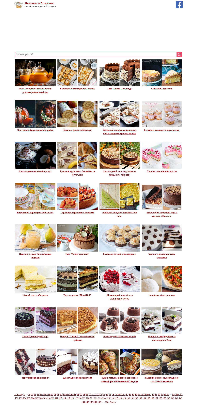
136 (152, 398)
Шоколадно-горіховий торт (77, 378)
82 (124, 394)
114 (64, 398)
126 (112, 398)
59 (58, 394)
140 (168, 398)
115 (68, 398)
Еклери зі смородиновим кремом (161, 130)
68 (84, 394)
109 (45, 398)
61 (64, 394)
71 (92, 394)
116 (72, 398)
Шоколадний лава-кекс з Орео (119, 336)
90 (147, 394)
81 (121, 394)
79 (116, 394)
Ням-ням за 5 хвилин (39, 3)
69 (87, 394)
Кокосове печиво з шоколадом (119, 254)
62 (66, 394)
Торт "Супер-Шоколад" (119, 88)
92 (153, 394)
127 (116, 398)
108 (41, 398)
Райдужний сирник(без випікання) (35, 212)
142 (176, 398)
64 (72, 394)
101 (181, 394)
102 (16, 398)
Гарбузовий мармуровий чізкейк (77, 88)
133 (140, 398)
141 (172, 398)
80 (118, 394)
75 (104, 394)
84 (130, 394)
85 (133, 394)
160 (106, 402)
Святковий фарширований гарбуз (35, 130)
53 (41, 394)
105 (28, 398)
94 (159, 394)
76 (107, 394)
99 (173, 394)
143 (180, 398)
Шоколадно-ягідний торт (35, 336)
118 (79, 398)
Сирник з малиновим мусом (162, 171)
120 (87, 398)
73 (98, 394)
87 (139, 394)
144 (83, 402)
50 (32, 394)
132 (136, 398)
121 (91, 398)
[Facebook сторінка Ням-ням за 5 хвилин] (179, 2)
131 (132, 398)
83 (127, 394)
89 (144, 394)
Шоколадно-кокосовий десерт (35, 171)
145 (87, 402)
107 (37, 398)
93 (156, 394)
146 (91, 402)
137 (156, 398)
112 (56, 398)
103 (20, 398)
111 (52, 398)
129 (124, 398)
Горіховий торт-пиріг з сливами (77, 212)
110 (48, 398)
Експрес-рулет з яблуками (77, 130)
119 (83, 398)
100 (177, 394)
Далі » (113, 402)
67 (81, 394)
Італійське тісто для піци (162, 295)
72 (95, 394)
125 (108, 398)
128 (120, 398)
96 (165, 394)
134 (144, 398)
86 (136, 394)
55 (46, 394)
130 (128, 398)
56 (49, 394)
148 (99, 402)
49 (29, 394)
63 (69, 394)
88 (141, 394)
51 (35, 394)
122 (95, 398)
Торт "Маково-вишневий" (35, 378)
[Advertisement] (98, 30)
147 (95, 402)
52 (38, 394)
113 (60, 398)
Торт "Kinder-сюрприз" (77, 254)
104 (24, 398)
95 (162, 394)
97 (167, 394)
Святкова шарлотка (161, 88)
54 (43, 394)
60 (61, 394)
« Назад (18, 394)
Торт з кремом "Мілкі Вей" (77, 295)
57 (52, 394)
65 (75, 394)
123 (100, 398)
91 (150, 394)
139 (164, 398)
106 (32, 398)
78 (113, 394)
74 (101, 394)
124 (104, 398)
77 (110, 394)
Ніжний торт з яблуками (35, 295)
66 (78, 394)
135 (148, 398)
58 (55, 394)
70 (90, 394)
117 (76, 398)
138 (160, 398)
